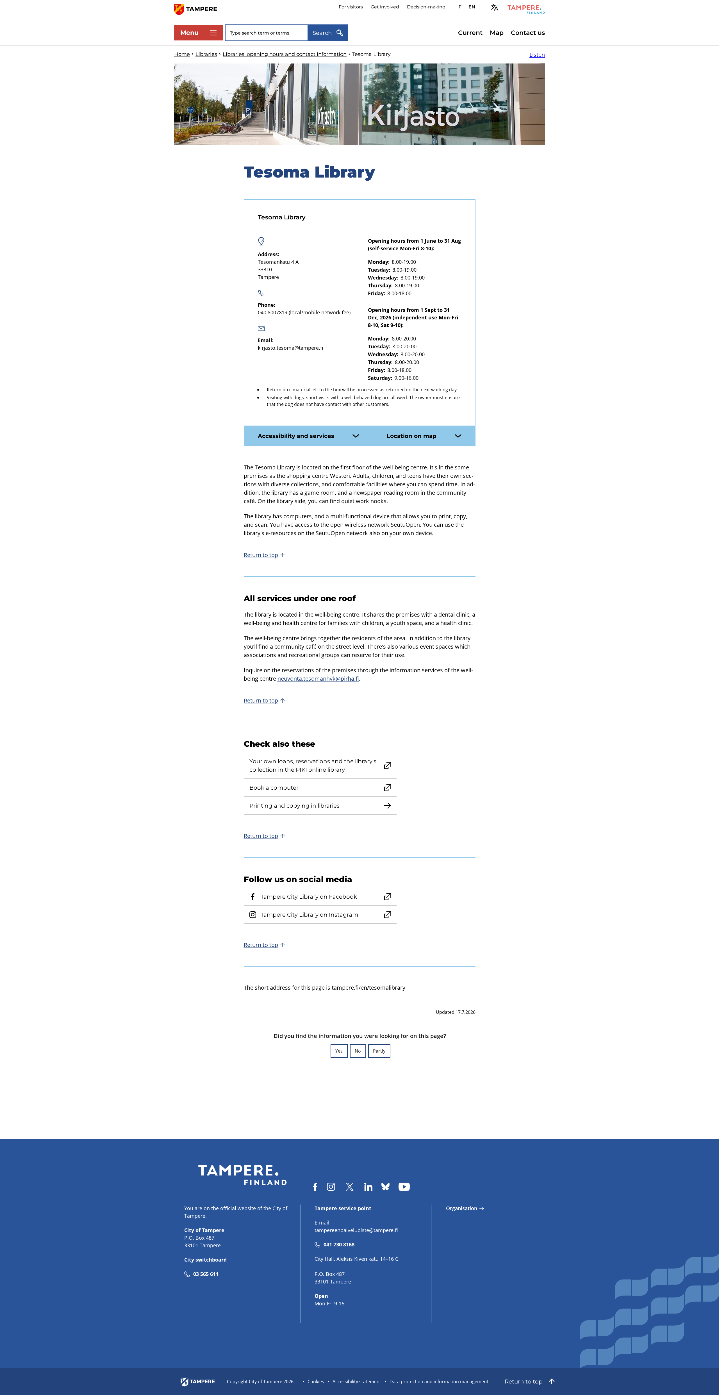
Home (182, 54)
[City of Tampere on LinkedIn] (368, 1186)
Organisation (461, 1208)
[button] (339, 1051)
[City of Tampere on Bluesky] (385, 1186)
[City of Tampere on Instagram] (331, 1186)
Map (497, 33)
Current (470, 33)
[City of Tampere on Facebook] (315, 1186)
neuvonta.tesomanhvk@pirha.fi (318, 678)
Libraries (206, 54)
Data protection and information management (439, 1381)
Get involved (385, 7)
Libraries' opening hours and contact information (285, 54)
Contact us (528, 33)
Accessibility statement (357, 1381)
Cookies (316, 1381)
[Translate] (495, 7)
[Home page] (199, 9)
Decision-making (426, 7)
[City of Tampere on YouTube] (404, 1186)
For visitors (351, 7)
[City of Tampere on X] (350, 1186)
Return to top (261, 555)
